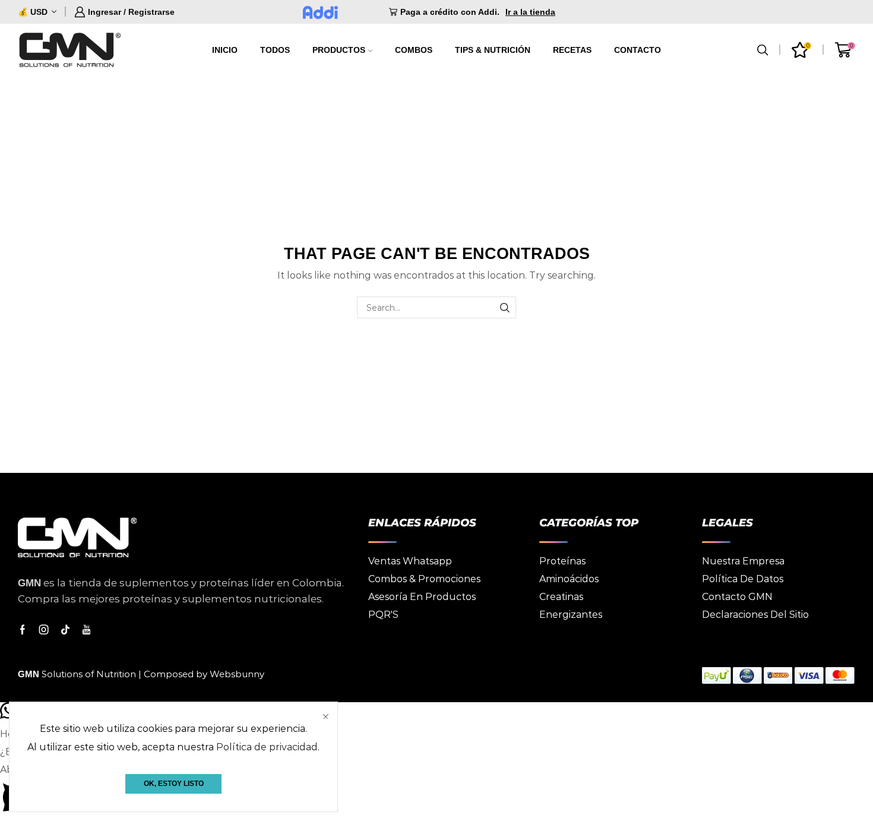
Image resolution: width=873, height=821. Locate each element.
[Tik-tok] (65, 629)
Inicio (225, 50)
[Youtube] (86, 629)
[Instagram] (44, 629)
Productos (338, 50)
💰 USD (33, 12)
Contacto (637, 50)
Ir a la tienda (530, 12)
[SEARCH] (505, 307)
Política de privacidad (267, 747)
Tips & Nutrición (492, 50)
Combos (413, 50)
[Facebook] (22, 629)
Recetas (572, 50)
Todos (275, 50)
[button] (436, 791)
